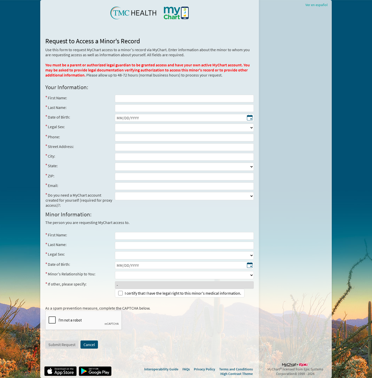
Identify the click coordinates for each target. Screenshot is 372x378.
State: (53, 165)
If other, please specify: (67, 284)
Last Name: (57, 107)
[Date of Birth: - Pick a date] (250, 118)
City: (51, 156)
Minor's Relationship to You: (71, 273)
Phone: (54, 136)
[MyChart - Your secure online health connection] (149, 13)
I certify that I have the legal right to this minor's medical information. (183, 293)
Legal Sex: (56, 126)
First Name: (57, 97)
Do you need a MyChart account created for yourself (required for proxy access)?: (79, 200)
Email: (53, 185)
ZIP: (51, 175)
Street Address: (61, 146)
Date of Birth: (59, 117)
